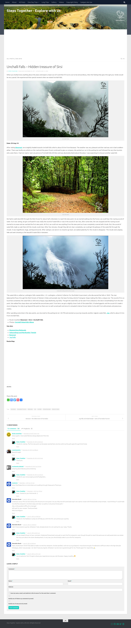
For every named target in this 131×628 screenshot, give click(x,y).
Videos (61, 2)
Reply (13, 438)
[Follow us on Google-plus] (123, 624)
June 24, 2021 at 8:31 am (33, 533)
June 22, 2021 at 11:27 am (29, 499)
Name (10, 581)
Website (10, 586)
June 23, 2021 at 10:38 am (29, 524)
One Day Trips (33, 2)
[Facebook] (115, 624)
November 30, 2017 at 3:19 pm (33, 466)
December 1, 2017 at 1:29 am (34, 491)
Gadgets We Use (86, 2)
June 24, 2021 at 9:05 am (29, 543)
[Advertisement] (65, 42)
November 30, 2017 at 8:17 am (31, 433)
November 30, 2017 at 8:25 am (35, 441)
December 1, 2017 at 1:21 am (27, 482)
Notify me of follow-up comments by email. (21, 598)
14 (123, 58)
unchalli (39, 409)
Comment (11, 569)
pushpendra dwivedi (18, 466)
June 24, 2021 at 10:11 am (33, 553)
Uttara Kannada (46, 409)
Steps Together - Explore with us (34, 10)
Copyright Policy (72, 2)
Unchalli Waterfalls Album (24, 322)
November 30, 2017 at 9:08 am (30, 450)
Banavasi (19, 147)
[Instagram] (112, 624)
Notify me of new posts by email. (17, 603)
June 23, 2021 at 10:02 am (33, 516)
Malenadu (30, 409)
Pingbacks (27, 428)
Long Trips (45, 2)
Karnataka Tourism (21, 409)
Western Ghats (55, 409)
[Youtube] (117, 624)
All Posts (22, 2)
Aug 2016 (19, 58)
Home (7, 2)
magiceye (15, 482)
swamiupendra (16, 450)
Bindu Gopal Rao (17, 433)
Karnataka (13, 409)
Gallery (53, 2)
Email (70, 581)
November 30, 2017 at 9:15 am (35, 458)
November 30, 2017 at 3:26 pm (35, 474)
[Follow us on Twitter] (120, 624)
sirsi (35, 409)
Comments (14, 428)
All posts (10, 58)
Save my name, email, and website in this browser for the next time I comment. (33, 593)
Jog (108, 313)
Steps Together (12, 71)
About (14, 2)
